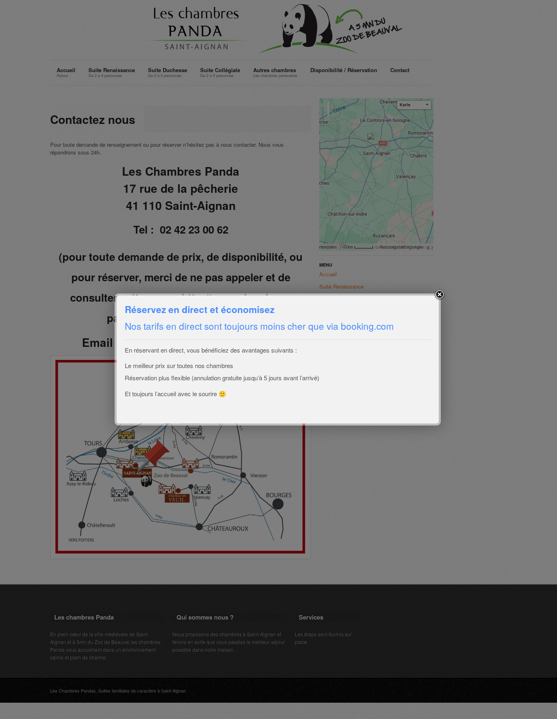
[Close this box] (439, 295)
